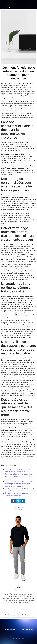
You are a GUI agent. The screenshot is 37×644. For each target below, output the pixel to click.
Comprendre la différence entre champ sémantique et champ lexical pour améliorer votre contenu (19, 483)
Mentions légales (27, 630)
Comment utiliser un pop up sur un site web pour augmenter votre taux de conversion (19, 476)
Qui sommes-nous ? (11, 630)
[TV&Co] (9, 3)
